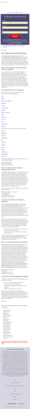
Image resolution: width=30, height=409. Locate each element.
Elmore (3, 105)
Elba (2, 140)
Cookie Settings (21, 403)
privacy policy (25, 373)
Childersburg (4, 137)
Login (16, 12)
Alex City (3, 130)
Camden (3, 135)
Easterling (3, 103)
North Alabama (4, 154)
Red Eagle (3, 156)
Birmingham (4, 133)
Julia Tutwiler (4, 124)
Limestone (3, 117)
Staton (2, 121)
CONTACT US (11, 12)
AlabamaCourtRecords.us (8, 39)
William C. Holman (5, 112)
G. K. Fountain (4, 107)
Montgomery (4, 151)
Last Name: (4, 25)
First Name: (4, 20)
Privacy (15, 388)
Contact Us (15, 399)
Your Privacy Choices (15, 382)
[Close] (28, 2)
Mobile (2, 149)
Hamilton (3, 110)
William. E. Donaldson (6, 100)
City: (3, 30)
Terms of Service (11, 43)
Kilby (2, 114)
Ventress (3, 126)
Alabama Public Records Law (12, 204)
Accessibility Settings (12, 403)
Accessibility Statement (15, 393)
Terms (15, 391)
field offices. (10, 267)
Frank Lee (3, 142)
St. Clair (3, 119)
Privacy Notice (19, 43)
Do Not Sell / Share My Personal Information (15, 385)
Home (21, 12)
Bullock (3, 98)
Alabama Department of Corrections (11, 55)
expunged (21, 278)
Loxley (2, 147)
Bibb (2, 96)
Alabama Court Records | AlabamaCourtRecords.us (15, 8)
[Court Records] (2, 45)
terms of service (15, 373)
